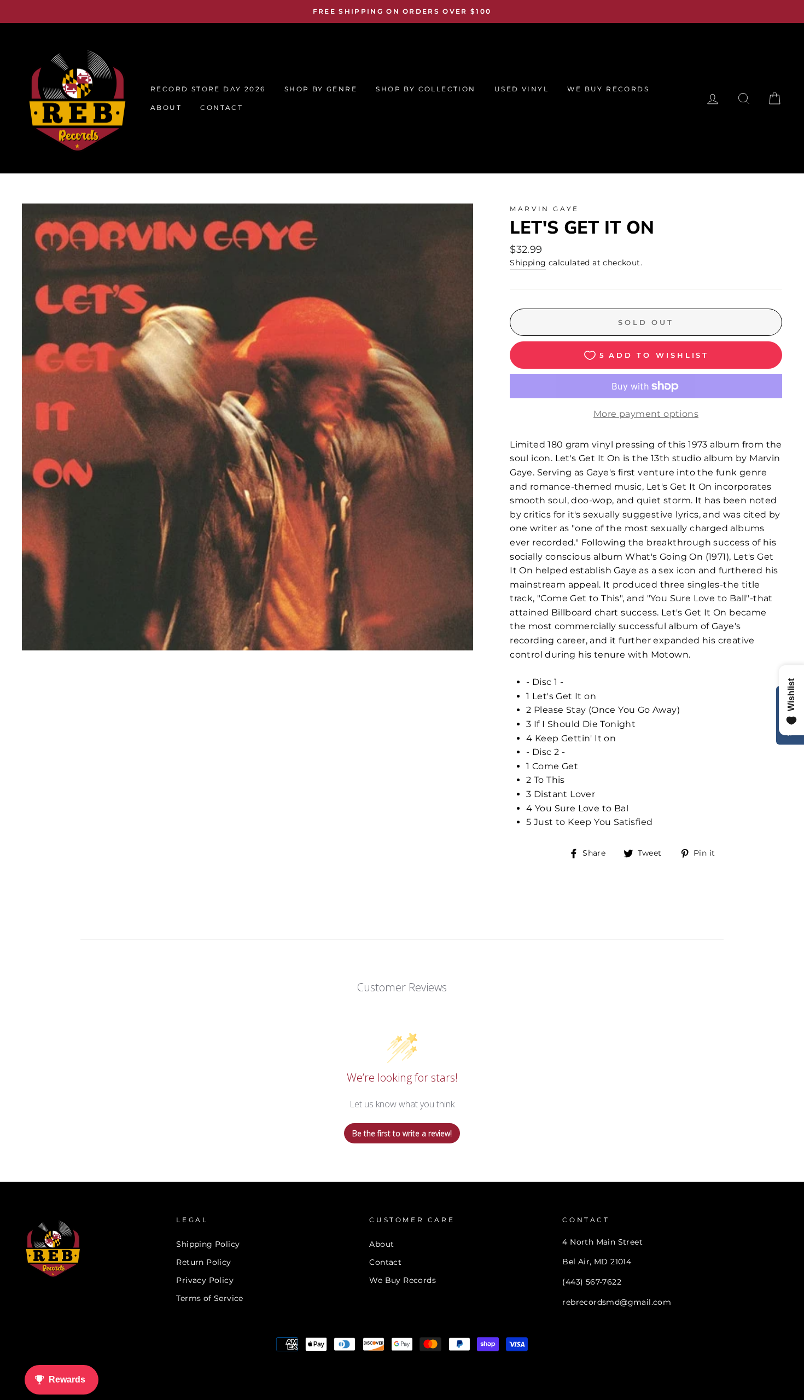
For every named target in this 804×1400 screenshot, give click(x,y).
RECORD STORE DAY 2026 (207, 89)
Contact (385, 1262)
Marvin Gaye (544, 209)
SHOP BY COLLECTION (425, 89)
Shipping (528, 262)
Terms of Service (209, 1298)
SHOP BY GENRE (320, 89)
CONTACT (221, 107)
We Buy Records (402, 1280)
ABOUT (166, 107)
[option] (402, 11)
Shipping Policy (208, 1244)
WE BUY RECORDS (608, 89)
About (381, 1244)
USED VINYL (521, 89)
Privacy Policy (205, 1280)
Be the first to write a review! (402, 1133)
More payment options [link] (645, 414)
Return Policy (203, 1262)
